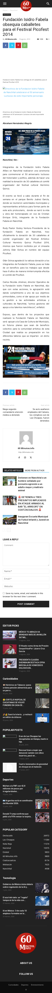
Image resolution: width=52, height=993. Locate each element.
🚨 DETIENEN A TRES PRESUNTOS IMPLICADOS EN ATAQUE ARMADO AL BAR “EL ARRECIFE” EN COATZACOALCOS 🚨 (32, 503)
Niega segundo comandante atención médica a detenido (13, 412)
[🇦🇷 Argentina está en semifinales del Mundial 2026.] (42, 804)
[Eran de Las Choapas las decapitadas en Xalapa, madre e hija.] (10, 740)
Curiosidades (13, 985)
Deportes (24, 985)
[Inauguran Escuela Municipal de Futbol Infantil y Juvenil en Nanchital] (10, 520)
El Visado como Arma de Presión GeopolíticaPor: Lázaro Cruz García (34, 648)
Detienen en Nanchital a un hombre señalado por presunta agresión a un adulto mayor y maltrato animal (32, 484)
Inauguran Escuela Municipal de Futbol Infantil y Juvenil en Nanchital (33, 519)
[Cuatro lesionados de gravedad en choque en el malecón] (10, 767)
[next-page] (9, 530)
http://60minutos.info (26, 452)
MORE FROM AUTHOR (34, 470)
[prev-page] (4, 530)
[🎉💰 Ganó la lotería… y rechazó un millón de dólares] (42, 718)
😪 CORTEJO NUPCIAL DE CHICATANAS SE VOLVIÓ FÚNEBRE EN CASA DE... (14, 702)
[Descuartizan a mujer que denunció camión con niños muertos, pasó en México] (10, 753)
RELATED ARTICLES (13, 470)
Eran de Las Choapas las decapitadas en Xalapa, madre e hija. (33, 739)
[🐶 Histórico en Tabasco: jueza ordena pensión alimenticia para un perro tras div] (42, 688)
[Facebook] (5, 45)
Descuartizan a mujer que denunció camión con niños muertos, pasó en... (31, 753)
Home (5, 10)
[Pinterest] (18, 45)
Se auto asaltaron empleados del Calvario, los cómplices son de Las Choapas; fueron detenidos (38, 415)
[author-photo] (26, 444)
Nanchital (13, 10)
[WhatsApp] (24, 45)
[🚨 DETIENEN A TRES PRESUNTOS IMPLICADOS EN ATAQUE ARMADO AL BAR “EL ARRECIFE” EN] (10, 500)
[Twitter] (12, 45)
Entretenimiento (37, 985)
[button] (4, 3)
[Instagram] (26, 457)
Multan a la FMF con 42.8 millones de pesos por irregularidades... (14, 788)
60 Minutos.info (11, 39)
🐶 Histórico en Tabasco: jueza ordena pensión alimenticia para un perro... (17, 688)
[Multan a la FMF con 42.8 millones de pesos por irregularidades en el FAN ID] (42, 789)
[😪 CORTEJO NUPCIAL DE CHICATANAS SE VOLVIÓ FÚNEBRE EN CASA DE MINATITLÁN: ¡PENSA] (42, 703)
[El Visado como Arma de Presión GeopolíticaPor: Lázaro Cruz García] (10, 649)
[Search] (48, 3)
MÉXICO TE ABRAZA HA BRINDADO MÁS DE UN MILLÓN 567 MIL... (32, 635)
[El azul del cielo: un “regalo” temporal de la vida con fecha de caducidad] (42, 901)
